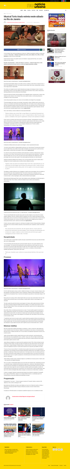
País (37, 10)
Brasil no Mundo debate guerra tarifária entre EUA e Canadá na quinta (24, 435)
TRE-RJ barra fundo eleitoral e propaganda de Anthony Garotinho (60, 63)
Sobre (49, 465)
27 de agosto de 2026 (7, 437)
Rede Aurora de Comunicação (16, 465)
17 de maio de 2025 (29, 22)
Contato (65, 465)
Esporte (41, 10)
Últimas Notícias (9, 13)
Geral (25, 10)
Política (33, 10)
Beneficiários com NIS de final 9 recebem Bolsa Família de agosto (38, 419)
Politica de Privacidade (54, 465)
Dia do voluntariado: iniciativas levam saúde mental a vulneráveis (24, 419)
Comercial (61, 465)
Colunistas (46, 10)
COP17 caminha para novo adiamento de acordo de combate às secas (9, 435)
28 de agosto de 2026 (7, 420)
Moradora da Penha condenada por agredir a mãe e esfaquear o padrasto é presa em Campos (56, 43)
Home (21, 10)
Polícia (28, 10)
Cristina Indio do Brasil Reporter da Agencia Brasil (16, 22)
